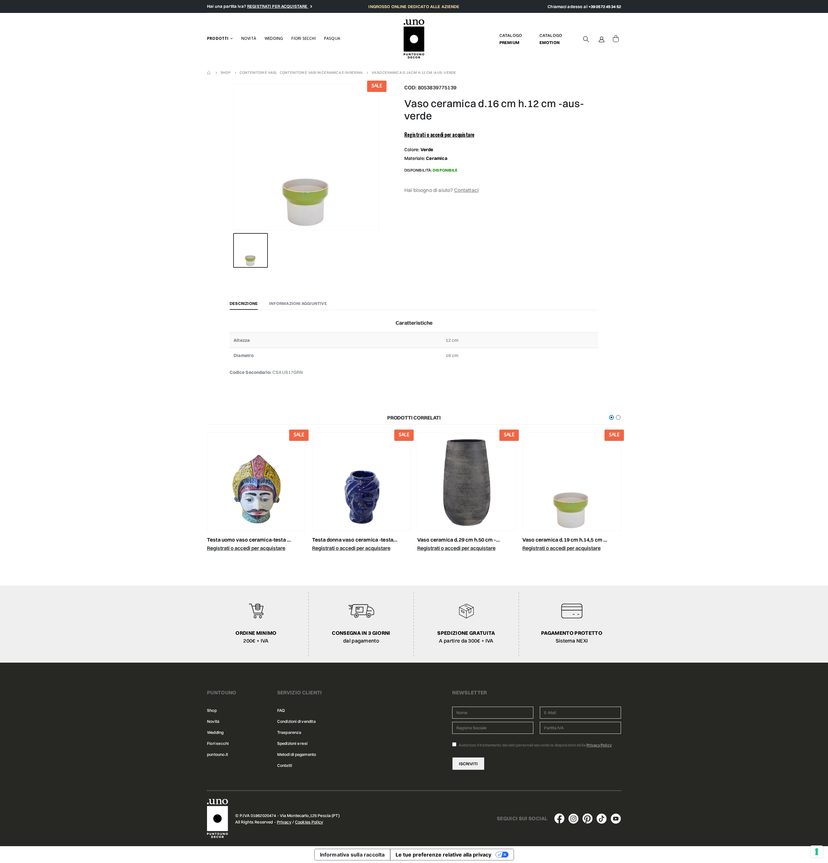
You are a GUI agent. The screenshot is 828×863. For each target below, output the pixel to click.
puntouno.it (217, 754)
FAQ (281, 710)
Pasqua (332, 38)
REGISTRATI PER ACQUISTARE (278, 6)
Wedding (274, 38)
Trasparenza (289, 732)
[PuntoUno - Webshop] (414, 39)
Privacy (284, 821)
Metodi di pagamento (296, 754)
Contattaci (466, 190)
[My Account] (601, 39)
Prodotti (218, 38)
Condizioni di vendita (296, 721)
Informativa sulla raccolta (352, 854)
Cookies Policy (309, 821)
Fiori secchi (303, 38)
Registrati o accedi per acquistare (439, 135)
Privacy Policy (599, 745)
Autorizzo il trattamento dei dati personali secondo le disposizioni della (535, 745)
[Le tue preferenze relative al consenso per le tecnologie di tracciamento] (817, 852)
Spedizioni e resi (292, 743)
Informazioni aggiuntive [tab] (298, 303)
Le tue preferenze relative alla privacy (443, 854)
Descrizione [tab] (244, 303)
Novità (248, 38)
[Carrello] (616, 39)
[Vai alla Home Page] (209, 72)
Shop (212, 710)
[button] (611, 417)
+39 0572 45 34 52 (604, 6)
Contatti (284, 765)
